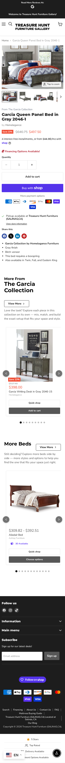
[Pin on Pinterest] (24, 236)
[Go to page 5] (32, 422)
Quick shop (34, 402)
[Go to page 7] (38, 422)
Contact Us (45, 709)
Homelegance (13, 125)
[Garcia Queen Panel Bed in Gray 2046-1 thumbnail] (9, 96)
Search (5, 709)
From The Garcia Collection (17, 109)
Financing (18, 709)
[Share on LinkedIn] (17, 236)
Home (5, 40)
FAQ (57, 709)
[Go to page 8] (41, 422)
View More (14, 303)
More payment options (32, 196)
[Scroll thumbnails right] (60, 96)
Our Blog (32, 723)
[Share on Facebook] (4, 236)
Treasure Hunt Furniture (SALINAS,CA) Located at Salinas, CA (31, 718)
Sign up (52, 656)
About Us (31, 709)
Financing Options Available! (22, 151)
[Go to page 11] (46, 571)
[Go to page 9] (44, 422)
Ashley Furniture (16, 538)
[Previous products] (6, 373)
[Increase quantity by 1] (32, 164)
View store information (16, 224)
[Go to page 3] (26, 422)
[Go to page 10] (43, 571)
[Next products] (59, 373)
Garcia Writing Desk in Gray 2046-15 (30, 391)
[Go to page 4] (29, 422)
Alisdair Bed (16, 535)
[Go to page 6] (35, 422)
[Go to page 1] (21, 423)
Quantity (6, 157)
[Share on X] (11, 236)
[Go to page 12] (49, 571)
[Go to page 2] (23, 422)
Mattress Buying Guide (30, 713)
